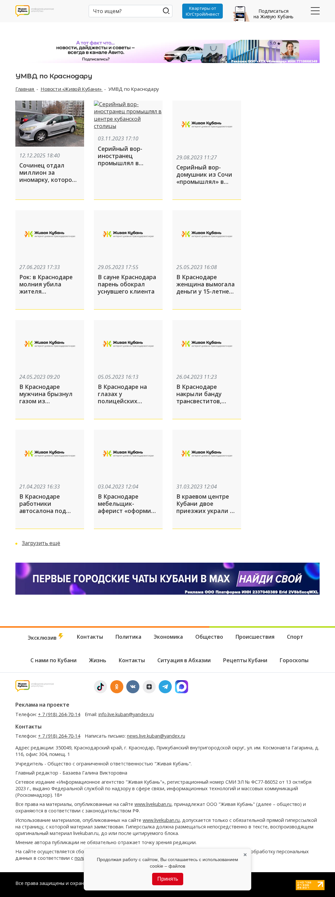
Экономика (168, 636)
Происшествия (255, 636)
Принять (167, 879)
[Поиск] (166, 10)
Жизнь (97, 660)
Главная (25, 89)
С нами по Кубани (53, 660)
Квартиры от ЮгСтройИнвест (203, 11)
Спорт (295, 636)
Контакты (90, 636)
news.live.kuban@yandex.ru (156, 736)
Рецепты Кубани (245, 660)
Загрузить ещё (41, 543)
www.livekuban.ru (152, 804)
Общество (209, 636)
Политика (128, 636)
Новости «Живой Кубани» (72, 89)
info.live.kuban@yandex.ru (126, 714)
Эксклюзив (43, 637)
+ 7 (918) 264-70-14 (59, 714)
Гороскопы (294, 660)
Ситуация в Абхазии (184, 660)
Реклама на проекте (42, 704)
